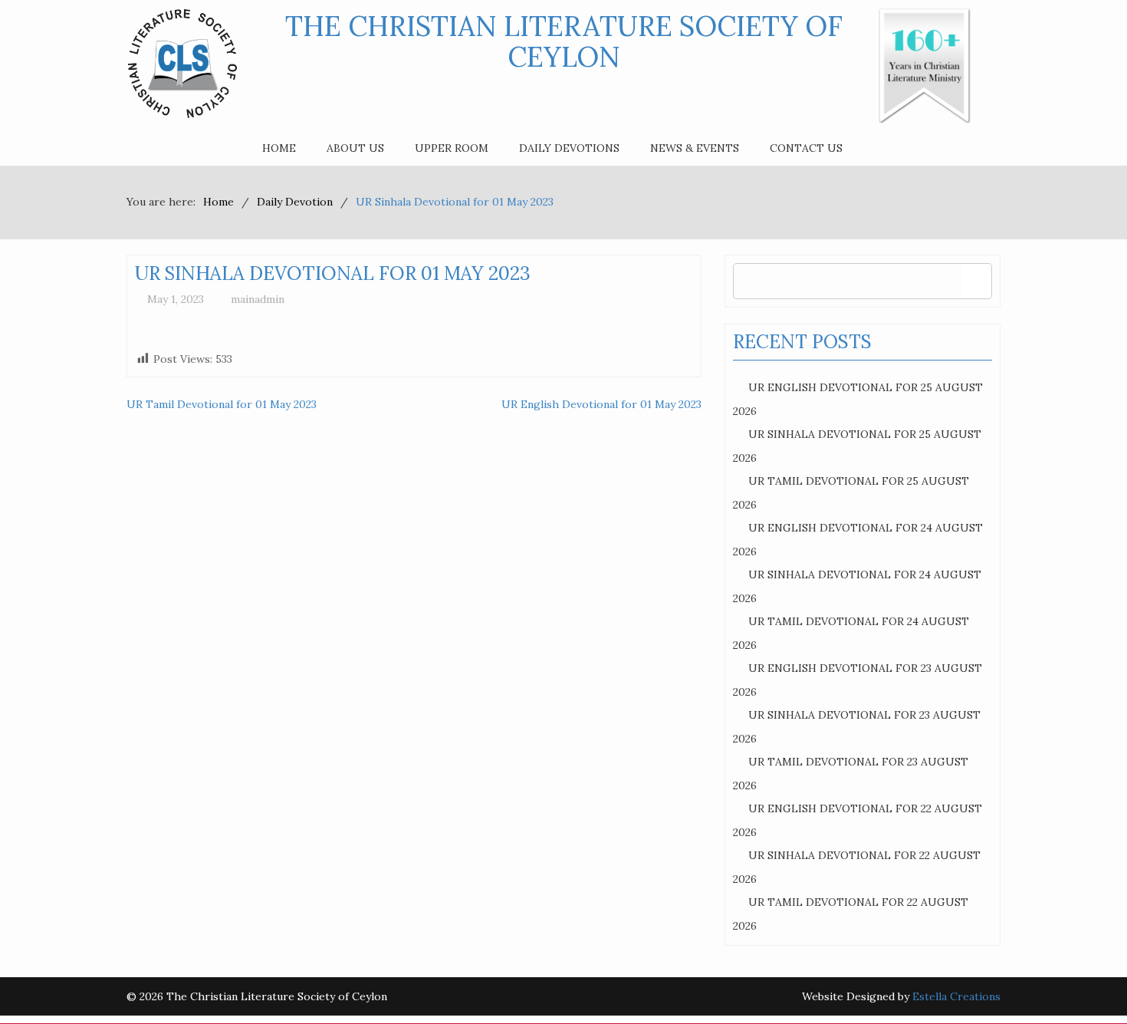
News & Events (694, 148)
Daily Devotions (569, 148)
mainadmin (257, 299)
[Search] (976, 281)
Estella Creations (956, 996)
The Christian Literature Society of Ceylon (564, 41)
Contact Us (806, 148)
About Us (355, 148)
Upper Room (451, 148)
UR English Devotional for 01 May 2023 (601, 404)
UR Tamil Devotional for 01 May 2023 (222, 404)
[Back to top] (1084, 981)
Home (279, 148)
